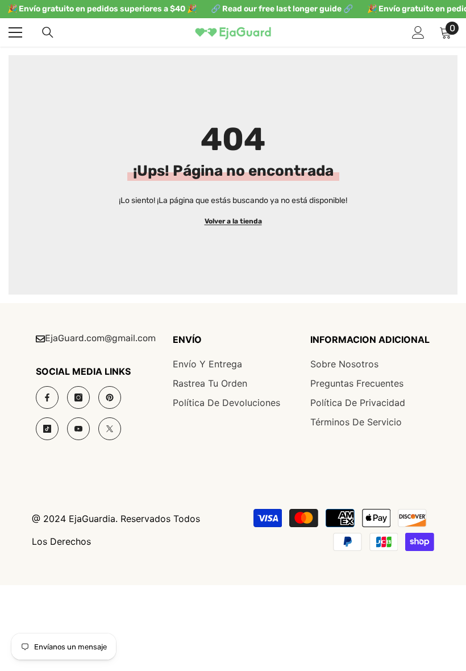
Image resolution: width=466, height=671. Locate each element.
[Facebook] (47, 397)
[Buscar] (48, 32)
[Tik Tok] (47, 428)
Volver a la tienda (233, 221)
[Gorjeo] (109, 428)
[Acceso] (418, 32)
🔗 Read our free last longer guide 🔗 (282, 9)
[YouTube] (78, 428)
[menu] (15, 32)
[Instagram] (78, 397)
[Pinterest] (109, 397)
